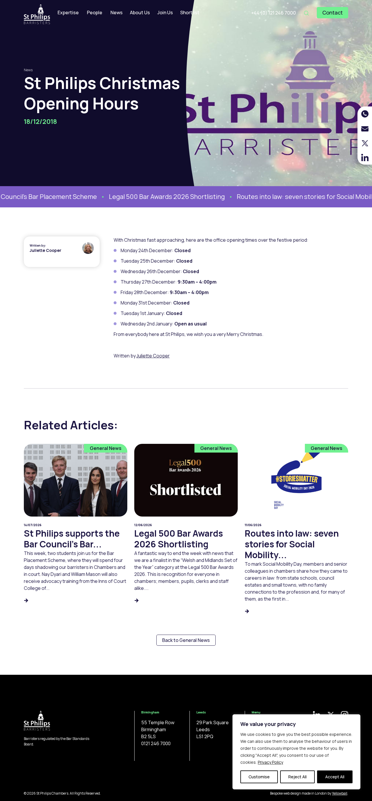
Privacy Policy (270, 762)
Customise (259, 776)
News (116, 12)
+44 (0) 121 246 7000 (273, 13)
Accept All (334, 776)
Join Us (165, 12)
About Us (140, 12)
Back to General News (186, 640)
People (94, 12)
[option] (152, 197)
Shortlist (189, 12)
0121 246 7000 (156, 743)
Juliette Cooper (45, 250)
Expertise (68, 12)
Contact (332, 12)
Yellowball (339, 793)
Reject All (297, 776)
